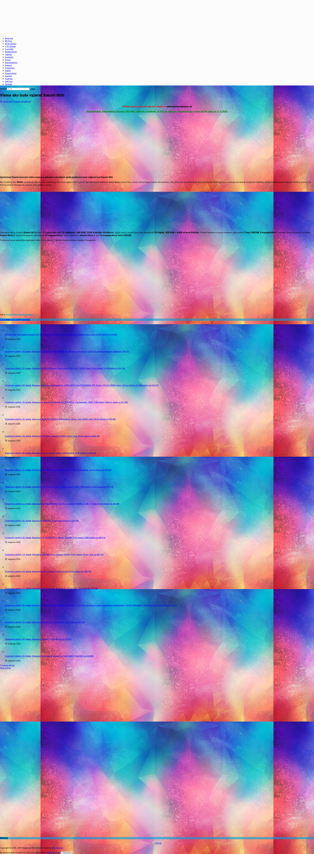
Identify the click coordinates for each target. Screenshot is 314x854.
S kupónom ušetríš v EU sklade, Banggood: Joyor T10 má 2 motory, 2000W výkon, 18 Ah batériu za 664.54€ (50, 453)
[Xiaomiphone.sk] (157, 17)
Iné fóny (9, 81)
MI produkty (10, 43)
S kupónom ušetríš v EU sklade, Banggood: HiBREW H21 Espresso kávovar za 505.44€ (42, 521)
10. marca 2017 (7, 101)
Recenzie (9, 38)
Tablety (8, 54)
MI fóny (8, 41)
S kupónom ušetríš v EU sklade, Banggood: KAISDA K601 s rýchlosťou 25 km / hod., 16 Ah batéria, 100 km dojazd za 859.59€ (58, 470)
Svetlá (8, 70)
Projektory (10, 68)
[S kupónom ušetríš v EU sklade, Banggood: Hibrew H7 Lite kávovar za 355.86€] (10, 634)
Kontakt (8, 84)
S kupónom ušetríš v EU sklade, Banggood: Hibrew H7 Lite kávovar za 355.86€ (38, 639)
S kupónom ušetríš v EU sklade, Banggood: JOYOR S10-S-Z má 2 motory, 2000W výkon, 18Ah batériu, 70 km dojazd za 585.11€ (59, 487)
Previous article (7, 665)
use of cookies (53, 852)
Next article (5, 668)
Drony (8, 59)
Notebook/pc (11, 51)
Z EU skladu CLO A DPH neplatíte (15, 319)
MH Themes (57, 848)
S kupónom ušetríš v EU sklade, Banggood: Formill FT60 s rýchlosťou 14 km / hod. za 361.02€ (45, 622)
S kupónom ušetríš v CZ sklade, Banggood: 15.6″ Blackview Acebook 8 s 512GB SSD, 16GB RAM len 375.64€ (51, 588)
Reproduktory (11, 62)
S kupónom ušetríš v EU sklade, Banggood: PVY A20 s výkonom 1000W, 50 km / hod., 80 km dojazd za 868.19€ (52, 436)
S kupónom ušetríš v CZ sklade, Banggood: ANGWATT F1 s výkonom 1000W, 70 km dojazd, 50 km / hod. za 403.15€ (54, 554)
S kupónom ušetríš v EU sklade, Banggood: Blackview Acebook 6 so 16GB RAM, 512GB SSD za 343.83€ (49, 656)
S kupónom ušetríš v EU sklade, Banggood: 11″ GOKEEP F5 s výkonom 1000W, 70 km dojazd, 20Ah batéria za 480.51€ (55, 538)
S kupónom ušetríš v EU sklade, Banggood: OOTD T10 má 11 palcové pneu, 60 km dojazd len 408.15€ (48, 571)
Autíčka (8, 76)
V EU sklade (10, 46)
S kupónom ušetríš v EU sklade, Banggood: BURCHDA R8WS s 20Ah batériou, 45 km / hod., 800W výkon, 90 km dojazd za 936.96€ (60, 419)
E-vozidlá (9, 49)
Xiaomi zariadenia (22, 101)
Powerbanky (10, 73)
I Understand (66, 853)
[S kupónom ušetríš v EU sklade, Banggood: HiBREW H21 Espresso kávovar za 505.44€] (10, 516)
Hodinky (9, 78)
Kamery (8, 65)
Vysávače (9, 57)
